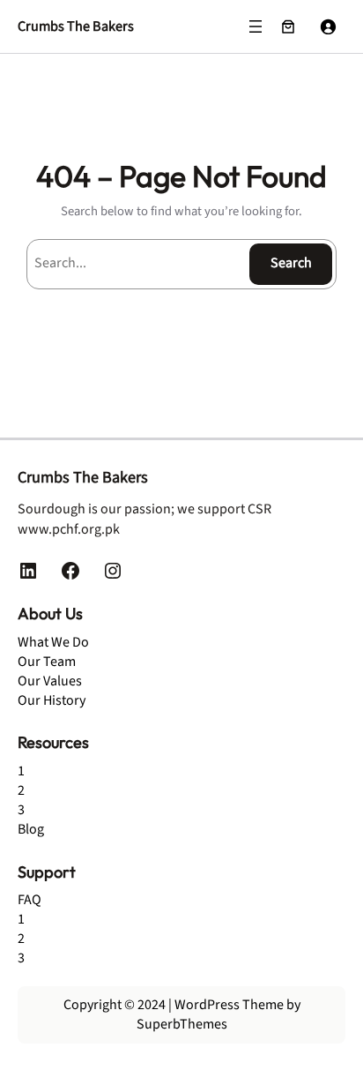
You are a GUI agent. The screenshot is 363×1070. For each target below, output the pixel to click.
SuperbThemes (182, 1024)
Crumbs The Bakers (76, 26)
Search (291, 263)
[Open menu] (255, 26)
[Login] (327, 26)
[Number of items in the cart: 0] (288, 26)
